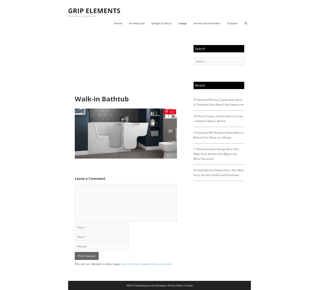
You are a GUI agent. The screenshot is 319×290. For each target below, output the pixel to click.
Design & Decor (161, 23)
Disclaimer (160, 285)
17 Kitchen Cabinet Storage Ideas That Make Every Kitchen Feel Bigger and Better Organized (216, 154)
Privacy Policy (175, 285)
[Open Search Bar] (246, 23)
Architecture (137, 23)
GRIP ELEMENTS (94, 10)
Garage (182, 23)
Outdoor (232, 23)
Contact (189, 285)
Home (118, 23)
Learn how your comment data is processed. (146, 264)
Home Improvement (207, 23)
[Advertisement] (126, 61)
